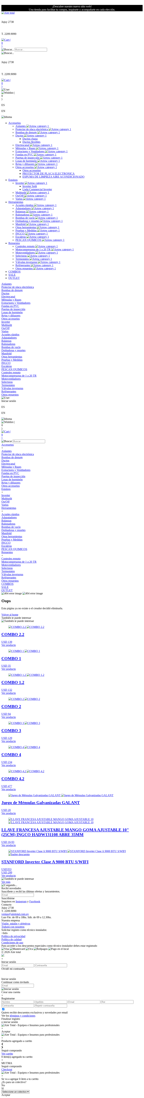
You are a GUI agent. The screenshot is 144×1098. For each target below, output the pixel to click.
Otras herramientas (26, 227)
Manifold (20, 224)
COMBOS (14, 271)
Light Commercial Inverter (37, 189)
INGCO (20, 233)
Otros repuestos (24, 268)
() (6, 43)
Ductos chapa (30, 138)
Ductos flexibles (31, 141)
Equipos (13, 179)
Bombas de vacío (25, 217)
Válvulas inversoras (26, 262)
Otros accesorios (24, 167)
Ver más (5, 881)
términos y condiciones (22, 1015)
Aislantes (20, 126)
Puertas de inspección (27, 157)
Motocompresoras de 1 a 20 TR (33, 249)
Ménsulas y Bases (25, 148)
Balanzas (20, 211)
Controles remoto (25, 246)
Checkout (6, 1069)
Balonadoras (22, 214)
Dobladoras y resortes (27, 220)
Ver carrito (7, 1053)
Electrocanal (22, 145)
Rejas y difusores (25, 164)
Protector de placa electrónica (32, 129)
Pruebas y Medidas (26, 230)
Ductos (19, 135)
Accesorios (14, 122)
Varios (19, 198)
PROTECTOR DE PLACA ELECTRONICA (48, 173)
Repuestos (14, 243)
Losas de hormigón (26, 160)
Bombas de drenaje (26, 132)
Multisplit (21, 192)
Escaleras (21, 236)
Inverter (20, 183)
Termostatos (22, 258)
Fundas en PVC (24, 154)
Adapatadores (23, 208)
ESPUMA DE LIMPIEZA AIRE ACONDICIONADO (53, 176)
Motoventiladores (25, 252)
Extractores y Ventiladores (30, 151)
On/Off (19, 195)
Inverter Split (29, 186)
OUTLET (14, 277)
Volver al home (9, 614)
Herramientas (15, 202)
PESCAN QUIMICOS (28, 239)
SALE (12, 274)
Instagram (21, 901)
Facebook (34, 901)
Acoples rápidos (24, 205)
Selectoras (21, 255)
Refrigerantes (23, 265)
